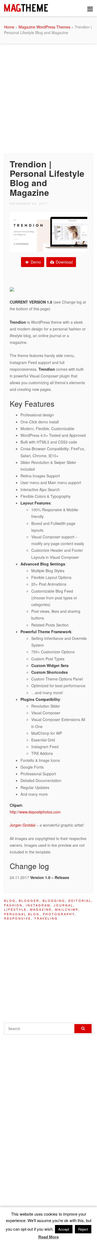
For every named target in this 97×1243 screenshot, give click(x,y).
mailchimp (66, 909)
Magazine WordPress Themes (44, 27)
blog (10, 900)
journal (63, 905)
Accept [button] (63, 1229)
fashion (13, 905)
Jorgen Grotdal (22, 825)
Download (64, 262)
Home (9, 27)
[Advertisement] (48, 97)
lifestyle (15, 909)
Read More (48, 1237)
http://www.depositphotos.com (35, 812)
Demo (35, 262)
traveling (46, 918)
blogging (54, 900)
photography (59, 914)
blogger (29, 900)
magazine (41, 909)
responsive (17, 918)
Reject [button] (83, 1229)
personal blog (22, 914)
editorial (79, 900)
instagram (38, 905)
